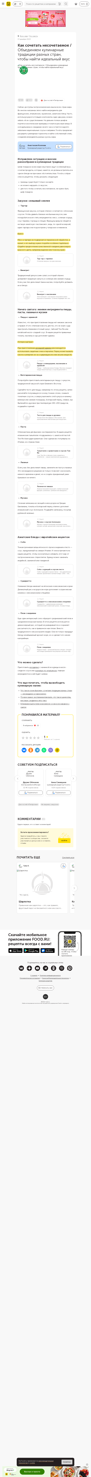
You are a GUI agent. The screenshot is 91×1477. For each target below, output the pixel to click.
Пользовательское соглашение (30, 978)
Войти (64, 840)
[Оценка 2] (27, 737)
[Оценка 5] (38, 737)
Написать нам (46, 988)
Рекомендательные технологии (58, 978)
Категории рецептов (45, 981)
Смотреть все (68, 857)
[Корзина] (76, 4)
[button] (17, 778)
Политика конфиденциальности (50, 975)
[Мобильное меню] (3, 4)
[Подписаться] (63, 866)
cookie (32, 1463)
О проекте (33, 975)
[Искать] (65, 4)
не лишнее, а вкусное (49, 804)
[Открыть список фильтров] (59, 3)
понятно (67, 1462)
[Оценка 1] (23, 737)
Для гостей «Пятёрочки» (53, 100)
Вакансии (45, 978)
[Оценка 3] (31, 737)
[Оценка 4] (34, 737)
